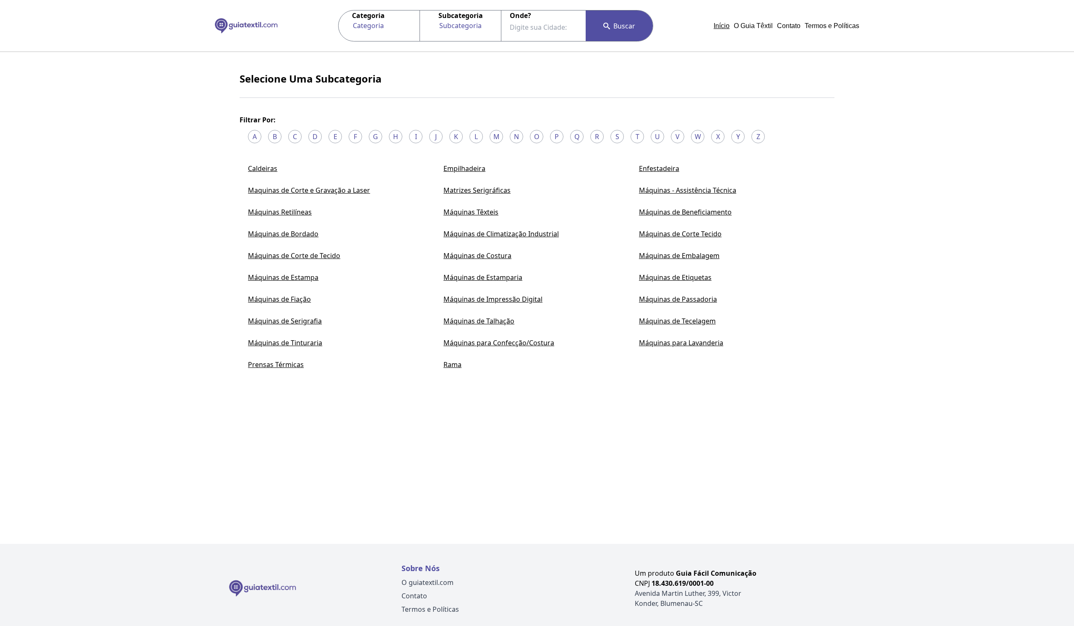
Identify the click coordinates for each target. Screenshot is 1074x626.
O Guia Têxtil (753, 25)
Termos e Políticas (832, 25)
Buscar (624, 26)
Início (722, 25)
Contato (788, 25)
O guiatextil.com (427, 582)
